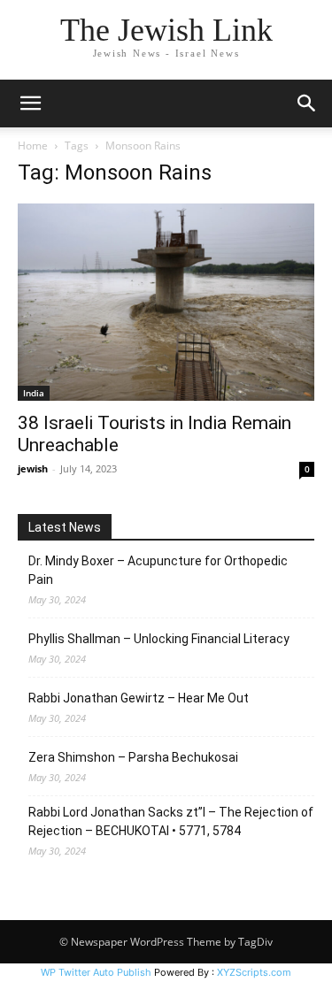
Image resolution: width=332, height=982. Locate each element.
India (33, 393)
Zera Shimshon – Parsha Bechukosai (133, 757)
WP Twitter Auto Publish (96, 972)
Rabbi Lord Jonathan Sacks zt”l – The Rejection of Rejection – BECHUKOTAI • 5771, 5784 (170, 821)
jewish (33, 468)
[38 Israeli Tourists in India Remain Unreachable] (166, 302)
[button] (30, 103)
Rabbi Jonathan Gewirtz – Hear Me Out (138, 698)
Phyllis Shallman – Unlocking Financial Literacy (159, 639)
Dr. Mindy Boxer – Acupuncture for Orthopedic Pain (158, 570)
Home (33, 145)
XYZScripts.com (254, 972)
